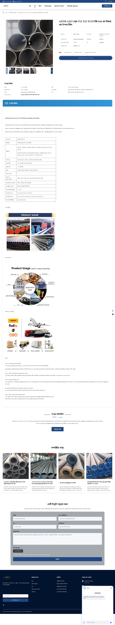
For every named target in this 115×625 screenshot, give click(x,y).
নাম (13, 523)
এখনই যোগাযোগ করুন (16, 490)
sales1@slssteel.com (18, 1)
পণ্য (35, 6)
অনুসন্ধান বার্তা (16, 531)
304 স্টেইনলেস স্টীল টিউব (61, 589)
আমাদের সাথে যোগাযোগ (59, 6)
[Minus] (111, 588)
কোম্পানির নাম (61, 523)
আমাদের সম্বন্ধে (48, 6)
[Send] (111, 622)
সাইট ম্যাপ (33, 591)
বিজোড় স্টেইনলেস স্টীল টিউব (62, 583)
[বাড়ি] (3, 12)
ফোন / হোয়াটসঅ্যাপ (62, 515)
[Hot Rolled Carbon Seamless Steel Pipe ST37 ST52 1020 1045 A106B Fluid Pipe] (29, 43)
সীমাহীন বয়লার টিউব (13, 12)
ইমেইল (15, 515)
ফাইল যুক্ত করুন (16, 548)
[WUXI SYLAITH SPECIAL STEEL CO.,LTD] (6, 6)
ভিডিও (40, 6)
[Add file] (84, 622)
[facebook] (4, 605)
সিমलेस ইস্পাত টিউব (60, 581)
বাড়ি (30, 6)
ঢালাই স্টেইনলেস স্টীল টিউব (62, 591)
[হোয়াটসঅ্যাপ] (113, 314)
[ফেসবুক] (113, 311)
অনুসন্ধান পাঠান (57, 429)
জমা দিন (57, 559)
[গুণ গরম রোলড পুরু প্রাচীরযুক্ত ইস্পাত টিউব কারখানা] (71, 466)
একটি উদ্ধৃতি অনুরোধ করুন (72, 6)
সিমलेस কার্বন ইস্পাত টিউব (61, 586)
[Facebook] (105, 1)
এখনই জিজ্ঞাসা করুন (107, 6)
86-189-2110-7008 (88, 581)
